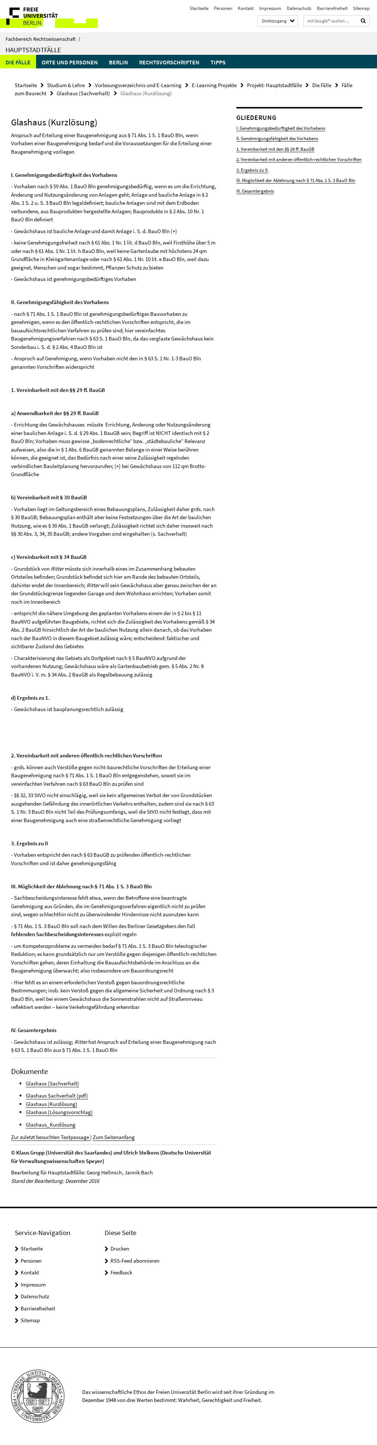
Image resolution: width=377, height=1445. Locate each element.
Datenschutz (299, 8)
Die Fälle (18, 62)
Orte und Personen (70, 62)
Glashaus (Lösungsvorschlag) (59, 1112)
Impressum (270, 8)
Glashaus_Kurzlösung (50, 1124)
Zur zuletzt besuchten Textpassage (50, 1137)
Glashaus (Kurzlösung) (51, 1103)
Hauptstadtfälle (33, 49)
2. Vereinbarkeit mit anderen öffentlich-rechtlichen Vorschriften (299, 159)
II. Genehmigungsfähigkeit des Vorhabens (277, 138)
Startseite (199, 8)
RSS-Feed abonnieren (134, 1260)
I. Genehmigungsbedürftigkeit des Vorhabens (280, 128)
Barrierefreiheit (332, 8)
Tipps (218, 62)
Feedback (121, 1272)
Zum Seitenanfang (114, 1137)
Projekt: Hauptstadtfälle (274, 85)
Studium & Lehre (66, 85)
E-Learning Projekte (214, 85)
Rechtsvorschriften (169, 62)
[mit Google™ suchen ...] (363, 21)
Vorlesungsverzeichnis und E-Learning (138, 85)
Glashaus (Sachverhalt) (83, 93)
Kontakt (246, 8)
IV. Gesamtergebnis (255, 191)
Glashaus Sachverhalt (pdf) (57, 1095)
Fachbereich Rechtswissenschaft (43, 39)
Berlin (118, 62)
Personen (223, 8)
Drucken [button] (119, 1248)
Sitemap (361, 8)
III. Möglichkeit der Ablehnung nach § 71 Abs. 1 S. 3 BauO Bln (295, 180)
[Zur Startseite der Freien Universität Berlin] (49, 16)
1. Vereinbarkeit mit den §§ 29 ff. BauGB (275, 149)
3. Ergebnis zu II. (252, 170)
